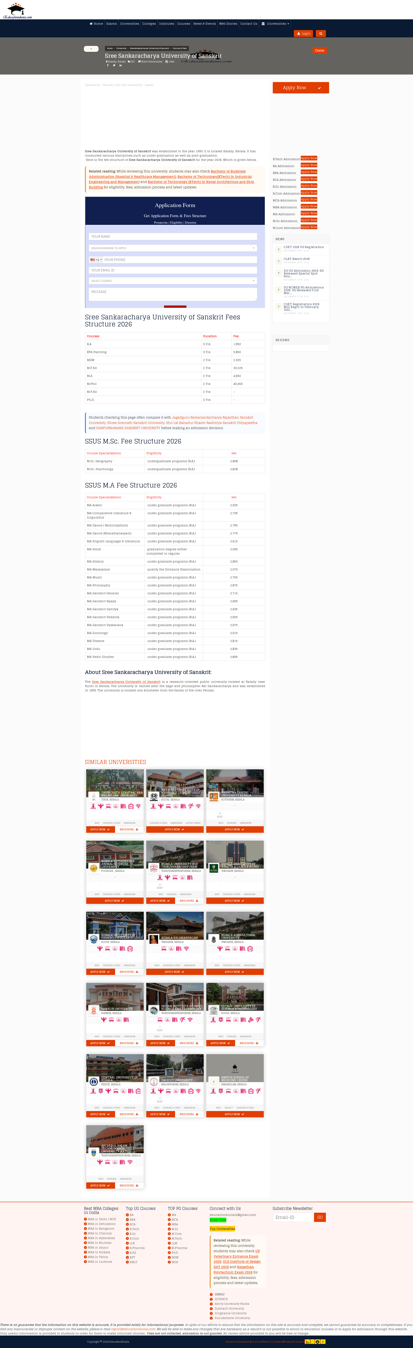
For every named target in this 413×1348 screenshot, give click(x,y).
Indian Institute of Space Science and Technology (182, 1007)
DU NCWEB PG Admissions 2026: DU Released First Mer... (304, 290)
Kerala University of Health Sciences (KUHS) (240, 865)
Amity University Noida (232, 1304)
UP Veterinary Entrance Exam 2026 (237, 1256)
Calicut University (177, 1080)
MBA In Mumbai (100, 1242)
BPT (132, 1257)
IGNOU (219, 1294)
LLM (174, 1243)
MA (174, 1214)
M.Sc (175, 1229)
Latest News (193, 823)
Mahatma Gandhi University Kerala (236, 794)
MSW (175, 1257)
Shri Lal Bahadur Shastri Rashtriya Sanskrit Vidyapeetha (211, 423)
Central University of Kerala (119, 1079)
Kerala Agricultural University (238, 936)
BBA (132, 1219)
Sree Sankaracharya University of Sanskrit (149, 48)
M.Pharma (179, 1248)
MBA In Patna (98, 1257)
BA (131, 1214)
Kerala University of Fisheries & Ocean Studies (122, 936)
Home (109, 48)
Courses (231, 823)
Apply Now (98, 829)
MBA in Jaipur (98, 1247)
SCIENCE (221, 1299)
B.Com (134, 1238)
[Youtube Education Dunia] (317, 1341)
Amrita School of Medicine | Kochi (235, 1079)
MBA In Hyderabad (101, 1238)
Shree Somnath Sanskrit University (136, 423)
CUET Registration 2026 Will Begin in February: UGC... (301, 307)
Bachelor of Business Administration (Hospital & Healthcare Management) (167, 174)
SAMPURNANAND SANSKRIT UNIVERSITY (128, 428)
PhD (175, 1252)
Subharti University (229, 1308)
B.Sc (133, 1233)
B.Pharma (137, 1248)
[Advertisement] (214, 119)
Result (229, 1108)
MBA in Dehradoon (102, 1223)
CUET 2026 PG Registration (304, 247)
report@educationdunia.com (133, 1329)
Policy (288, 1341)
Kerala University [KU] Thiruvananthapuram (179, 865)
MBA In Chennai (100, 1233)
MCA (175, 1219)
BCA (132, 1224)
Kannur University (117, 1008)
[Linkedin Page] (307, 1341)
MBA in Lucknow (100, 1261)
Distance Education (237, 1341)
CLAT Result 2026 (297, 259)
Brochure (127, 829)
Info (221, 823)
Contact (299, 1341)
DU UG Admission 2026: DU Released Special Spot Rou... (304, 273)
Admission (129, 823)
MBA (175, 1224)
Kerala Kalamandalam (179, 937)
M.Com (177, 1233)
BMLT (133, 1262)
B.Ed (133, 1252)
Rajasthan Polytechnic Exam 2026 (234, 1269)
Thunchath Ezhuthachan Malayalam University (122, 794)
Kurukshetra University (232, 1318)
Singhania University (231, 1313)
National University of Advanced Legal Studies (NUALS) (180, 792)
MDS (175, 1262)
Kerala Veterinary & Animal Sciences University (117, 864)
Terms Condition (273, 1341)
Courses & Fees (180, 48)
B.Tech (134, 1229)
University (121, 48)
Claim (319, 50)
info (97, 823)
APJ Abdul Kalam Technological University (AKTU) (115, 1148)
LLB (132, 1243)
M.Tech (177, 1238)
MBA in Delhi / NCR (102, 1219)
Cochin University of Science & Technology (239, 1007)
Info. (218, 1108)
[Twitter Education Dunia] (312, 1341)
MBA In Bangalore (101, 1228)
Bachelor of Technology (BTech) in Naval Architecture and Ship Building (171, 184)
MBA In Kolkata (99, 1252)
